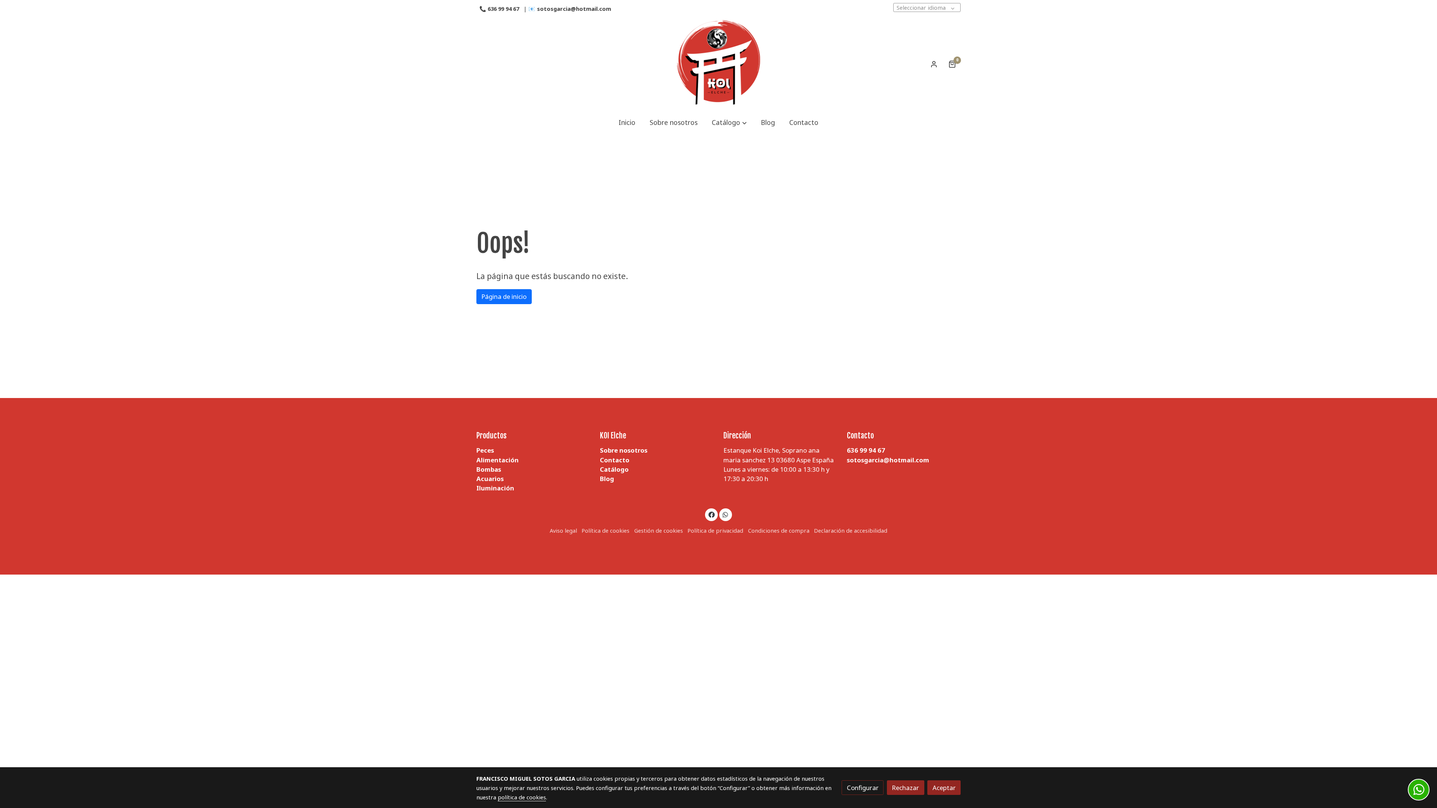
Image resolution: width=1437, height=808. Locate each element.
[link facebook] (711, 514)
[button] (729, 122)
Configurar (863, 787)
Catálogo (614, 469)
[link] (718, 64)
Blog (607, 478)
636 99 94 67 (503, 8)
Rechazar (905, 787)
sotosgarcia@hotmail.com (575, 8)
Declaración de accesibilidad (850, 530)
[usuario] (934, 64)
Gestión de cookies (658, 530)
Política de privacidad (715, 530)
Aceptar (944, 787)
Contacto (614, 460)
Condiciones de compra (778, 530)
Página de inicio (504, 296)
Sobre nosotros (623, 450)
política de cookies (522, 797)
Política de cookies (605, 530)
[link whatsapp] (726, 514)
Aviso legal (563, 530)
